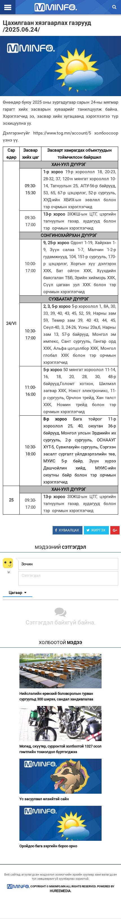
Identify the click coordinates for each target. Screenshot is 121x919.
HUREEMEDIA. (60, 891)
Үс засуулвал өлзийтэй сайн (44, 799)
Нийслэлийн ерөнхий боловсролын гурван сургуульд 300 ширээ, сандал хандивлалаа (56, 696)
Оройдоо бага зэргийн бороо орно (48, 846)
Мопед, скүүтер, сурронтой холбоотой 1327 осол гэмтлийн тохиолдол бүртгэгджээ (60, 749)
